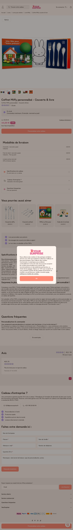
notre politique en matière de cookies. (35, 273)
